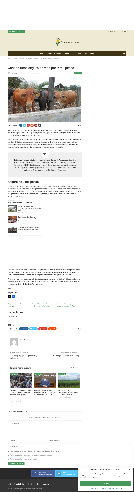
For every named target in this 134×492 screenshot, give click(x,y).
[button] (130, 470)
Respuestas (89, 54)
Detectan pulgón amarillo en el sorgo (66, 356)
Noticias (68, 54)
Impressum (119, 488)
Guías (79, 54)
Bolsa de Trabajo (54, 54)
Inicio (42, 54)
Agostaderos (16, 325)
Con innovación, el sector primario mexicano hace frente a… (28, 219)
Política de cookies (94, 488)
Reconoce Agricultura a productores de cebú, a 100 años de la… (29, 208)
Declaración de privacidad (107, 488)
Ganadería (78, 72)
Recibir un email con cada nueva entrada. (23, 459)
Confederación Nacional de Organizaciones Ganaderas (35, 325)
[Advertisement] (63, 15)
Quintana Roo (55, 325)
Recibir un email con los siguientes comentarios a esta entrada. (31, 455)
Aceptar (105, 484)
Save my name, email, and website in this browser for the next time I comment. (35, 451)
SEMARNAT (63, 325)
